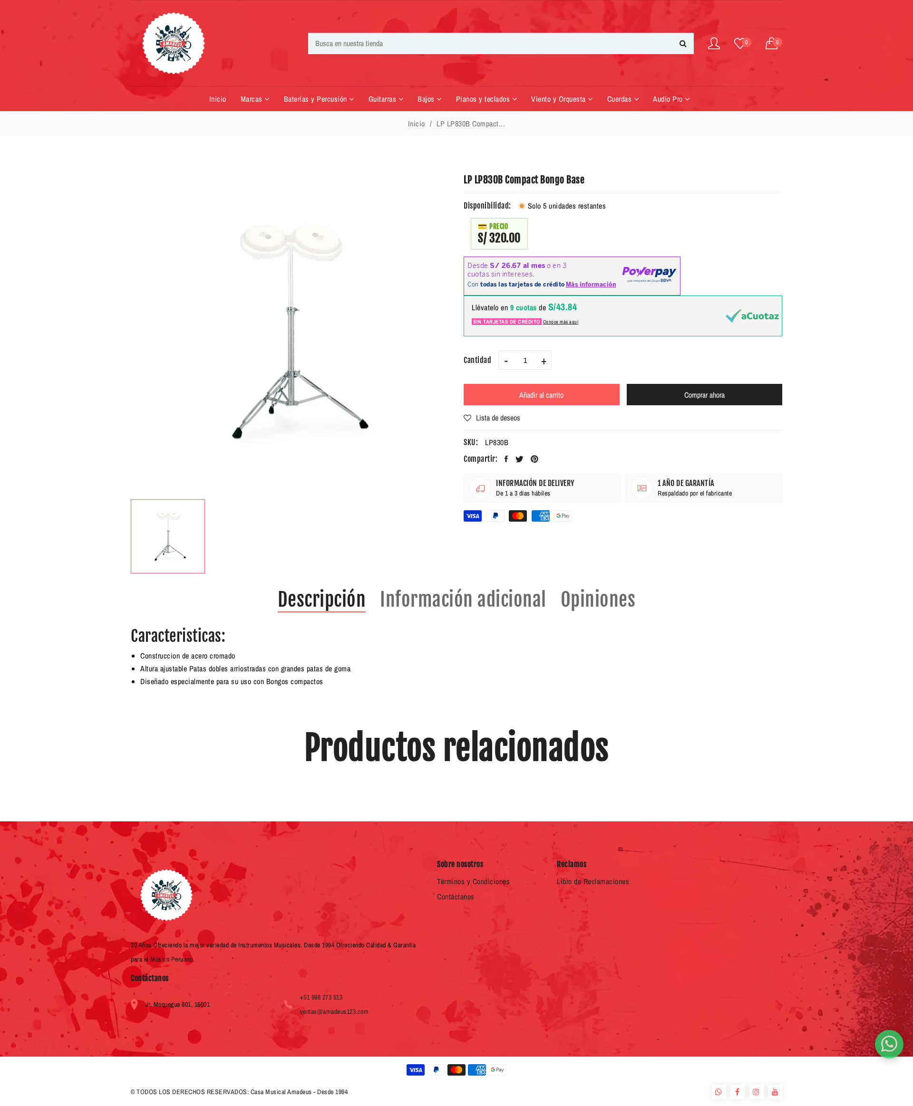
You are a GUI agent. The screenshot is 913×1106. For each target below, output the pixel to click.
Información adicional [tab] (463, 599)
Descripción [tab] (322, 599)
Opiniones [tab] (598, 599)
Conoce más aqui (561, 321)
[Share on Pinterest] (535, 459)
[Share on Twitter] (519, 459)
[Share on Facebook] (506, 459)
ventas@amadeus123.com (334, 1011)
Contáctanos (456, 896)
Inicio (416, 123)
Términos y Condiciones (473, 881)
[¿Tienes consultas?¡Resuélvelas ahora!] (889, 1044)
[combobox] (501, 43)
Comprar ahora (704, 395)
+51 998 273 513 (321, 997)
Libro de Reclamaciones (593, 881)
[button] (774, 43)
